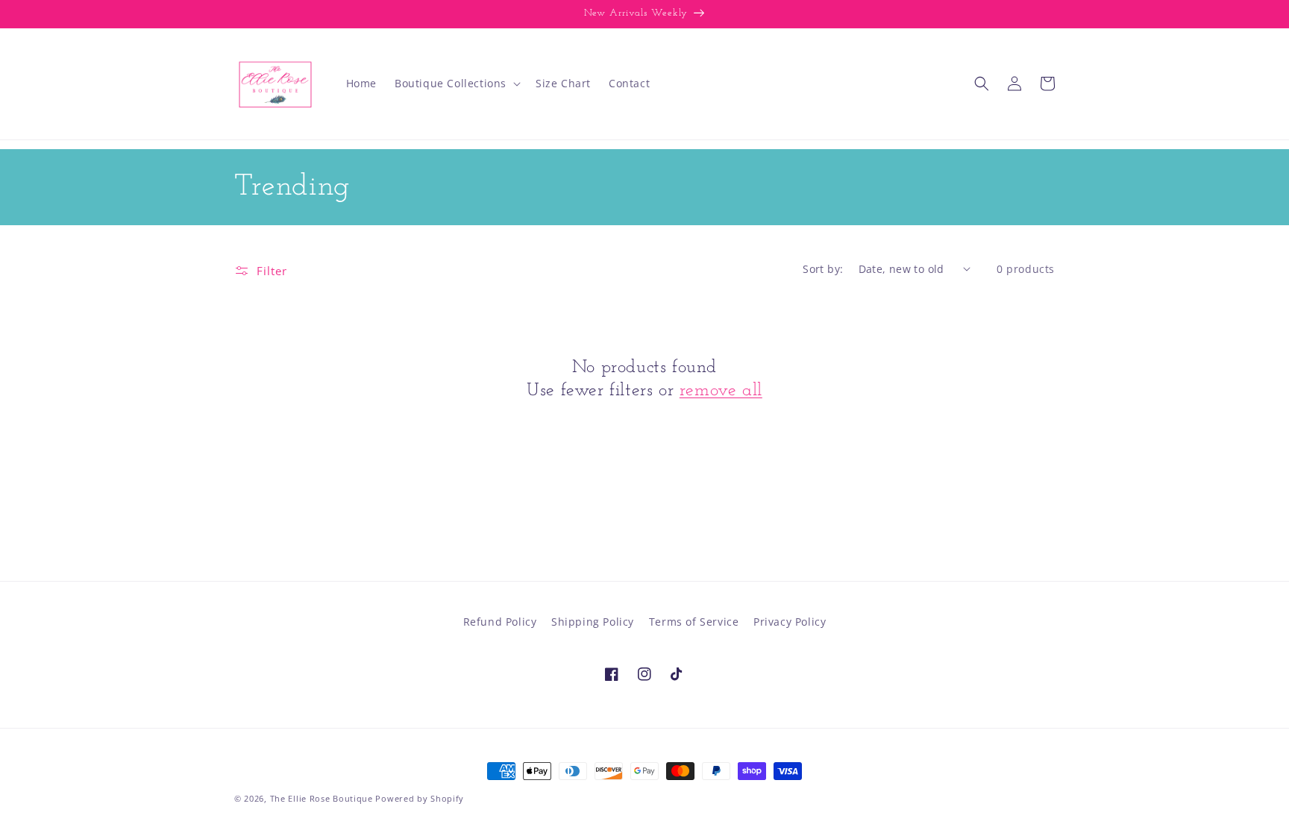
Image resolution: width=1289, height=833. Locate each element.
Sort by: (823, 269)
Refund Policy (500, 621)
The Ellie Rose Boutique (321, 798)
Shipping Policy (592, 621)
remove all (721, 391)
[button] (456, 83)
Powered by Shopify (419, 798)
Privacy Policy (789, 621)
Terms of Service (694, 621)
